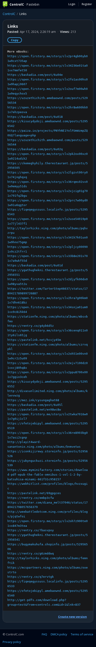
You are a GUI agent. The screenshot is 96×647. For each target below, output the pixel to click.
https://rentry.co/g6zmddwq (30, 553)
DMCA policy (59, 634)
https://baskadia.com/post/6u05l (35, 405)
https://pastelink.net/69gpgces (34, 493)
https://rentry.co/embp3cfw (30, 497)
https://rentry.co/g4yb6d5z (30, 325)
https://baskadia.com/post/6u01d (35, 265)
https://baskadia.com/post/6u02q (35, 149)
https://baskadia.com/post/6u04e (35, 74)
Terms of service (82, 634)
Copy (14, 40)
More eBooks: (47, 328)
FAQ (44, 634)
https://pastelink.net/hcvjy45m (34, 339)
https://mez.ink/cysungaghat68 (33, 400)
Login (71, 4)
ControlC (9, 14)
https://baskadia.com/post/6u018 (35, 116)
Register (87, 4)
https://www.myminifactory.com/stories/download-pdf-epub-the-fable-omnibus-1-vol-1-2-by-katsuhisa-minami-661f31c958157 (47, 474)
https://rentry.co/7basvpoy (30, 530)
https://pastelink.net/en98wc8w (34, 409)
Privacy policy (12, 642)
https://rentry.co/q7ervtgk (30, 576)
